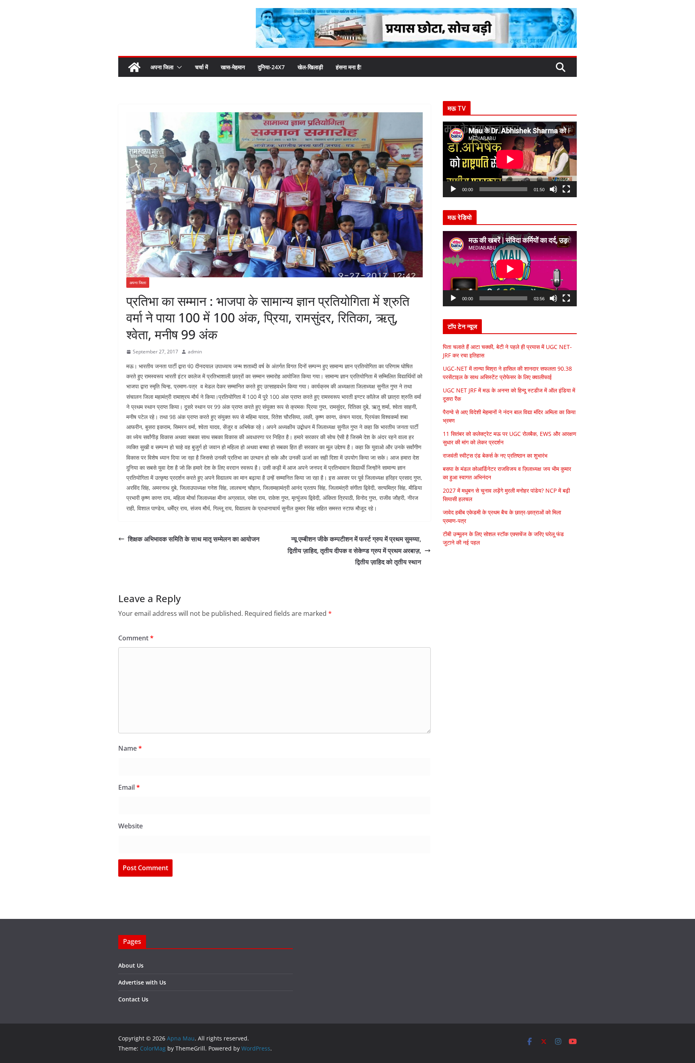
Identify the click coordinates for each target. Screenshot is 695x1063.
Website (130, 826)
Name (130, 748)
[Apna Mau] (134, 67)
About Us (131, 965)
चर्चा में (201, 67)
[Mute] (553, 189)
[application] (510, 159)
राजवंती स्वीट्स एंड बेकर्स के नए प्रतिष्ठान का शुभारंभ (495, 455)
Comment (136, 638)
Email (129, 787)
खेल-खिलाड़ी (310, 67)
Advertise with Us (142, 982)
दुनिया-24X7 (271, 67)
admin (195, 351)
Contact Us (133, 999)
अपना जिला (161, 67)
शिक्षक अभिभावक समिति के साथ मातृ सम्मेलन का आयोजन (193, 539)
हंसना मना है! (349, 67)
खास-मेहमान (233, 67)
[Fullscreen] (566, 189)
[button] (177, 67)
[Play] (453, 189)
